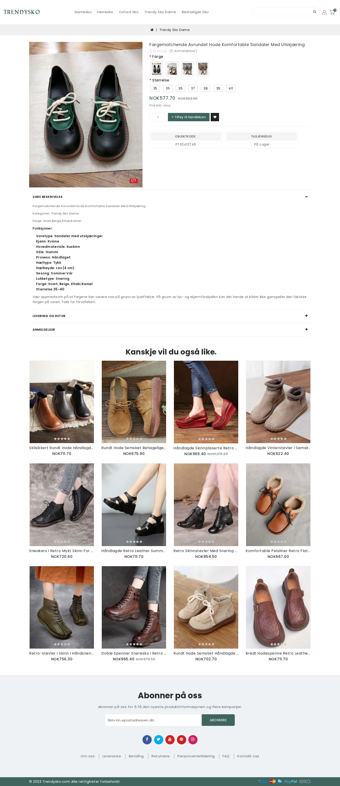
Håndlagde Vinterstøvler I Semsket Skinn (278, 448)
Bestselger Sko (195, 11)
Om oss (88, 756)
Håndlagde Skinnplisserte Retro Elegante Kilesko (206, 448)
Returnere (160, 756)
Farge (157, 57)
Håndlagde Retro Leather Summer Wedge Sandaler (134, 551)
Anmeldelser (44, 329)
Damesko (83, 11)
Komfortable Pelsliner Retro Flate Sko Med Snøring (278, 551)
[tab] (170, 197)
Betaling (136, 756)
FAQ (226, 756)
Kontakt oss (248, 756)
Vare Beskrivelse (47, 197)
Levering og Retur (49, 316)
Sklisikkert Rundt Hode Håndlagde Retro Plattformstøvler (61, 448)
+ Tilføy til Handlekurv (189, 117)
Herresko (105, 11)
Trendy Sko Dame (160, 11)
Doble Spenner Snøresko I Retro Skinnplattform (134, 653)
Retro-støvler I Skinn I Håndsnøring (61, 653)
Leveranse (111, 756)
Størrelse (160, 80)
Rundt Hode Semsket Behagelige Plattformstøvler (134, 448)
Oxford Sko (129, 11)
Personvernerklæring (196, 756)
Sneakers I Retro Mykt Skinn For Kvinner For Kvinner (61, 551)
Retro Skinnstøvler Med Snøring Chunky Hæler (206, 551)
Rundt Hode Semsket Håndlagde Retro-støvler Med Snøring (206, 653)
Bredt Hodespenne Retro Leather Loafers (278, 653)
